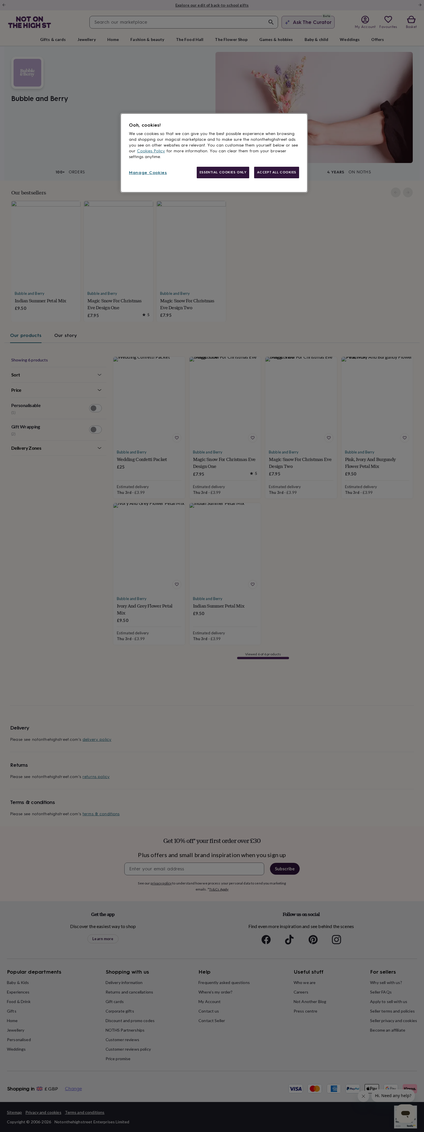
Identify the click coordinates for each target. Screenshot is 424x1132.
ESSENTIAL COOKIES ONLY (223, 172)
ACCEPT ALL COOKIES (276, 172)
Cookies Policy (151, 151)
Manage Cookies (148, 172)
